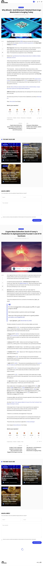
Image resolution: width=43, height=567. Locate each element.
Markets (15, 117)
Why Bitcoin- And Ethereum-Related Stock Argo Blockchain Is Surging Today (34, 449)
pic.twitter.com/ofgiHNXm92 (16, 317)
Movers (19, 117)
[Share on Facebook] (2, 49)
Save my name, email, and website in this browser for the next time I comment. (19, 217)
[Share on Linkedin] (2, 56)
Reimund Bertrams (17, 425)
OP (23, 389)
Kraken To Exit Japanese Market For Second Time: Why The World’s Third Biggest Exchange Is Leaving (14, 450)
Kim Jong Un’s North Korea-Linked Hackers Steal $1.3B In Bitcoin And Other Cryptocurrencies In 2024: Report (10, 154)
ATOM (23, 387)
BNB (12, 387)
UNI (17, 356)
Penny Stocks (23, 117)
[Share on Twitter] (2, 52)
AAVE (16, 363)
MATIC (17, 333)
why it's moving (10, 119)
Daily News (21, 7)
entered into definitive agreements (26, 43)
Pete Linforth (12, 101)
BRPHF (14, 44)
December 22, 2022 (26, 320)
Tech (22, 441)
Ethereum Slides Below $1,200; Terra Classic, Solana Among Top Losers (34, 127)
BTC (26, 80)
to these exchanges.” (30, 421)
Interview (15, 441)
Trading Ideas (29, 117)
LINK (17, 351)
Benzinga (18, 34)
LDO (15, 368)
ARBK (21, 41)
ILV (28, 392)
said (24, 283)
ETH (39, 80)
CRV (16, 374)
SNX (35, 389)
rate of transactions (14, 335)
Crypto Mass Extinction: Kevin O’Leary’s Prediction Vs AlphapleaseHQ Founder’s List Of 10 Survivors (14, 128)
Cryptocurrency (10, 117)
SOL (36, 386)
